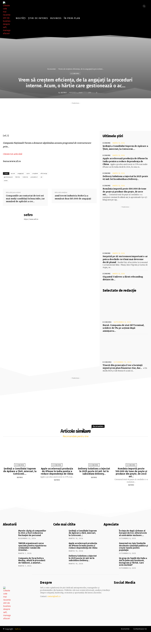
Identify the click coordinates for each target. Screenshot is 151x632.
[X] (79, 124)
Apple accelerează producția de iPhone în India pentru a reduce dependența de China (125, 161)
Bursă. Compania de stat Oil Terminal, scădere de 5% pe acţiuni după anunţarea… (123, 328)
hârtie (17, 177)
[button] (144, 6)
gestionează (8, 177)
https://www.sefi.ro (31, 219)
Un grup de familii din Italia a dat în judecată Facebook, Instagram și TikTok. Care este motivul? (133, 561)
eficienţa (44, 173)
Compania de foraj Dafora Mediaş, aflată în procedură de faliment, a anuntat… (31, 560)
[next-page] (78, 492)
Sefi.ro (18, 629)
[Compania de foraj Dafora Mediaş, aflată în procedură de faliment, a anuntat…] (9, 561)
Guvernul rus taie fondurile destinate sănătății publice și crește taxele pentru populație (133, 546)
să (41, 177)
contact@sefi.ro (53, 596)
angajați (21, 173)
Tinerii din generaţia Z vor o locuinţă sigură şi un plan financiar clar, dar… (122, 366)
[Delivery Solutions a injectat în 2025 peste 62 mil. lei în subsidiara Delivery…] (94, 453)
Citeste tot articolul (12, 154)
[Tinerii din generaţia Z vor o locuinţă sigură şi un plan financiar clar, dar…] (125, 346)
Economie (51, 69)
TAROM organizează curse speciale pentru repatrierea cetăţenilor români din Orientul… (32, 546)
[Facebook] (133, 6)
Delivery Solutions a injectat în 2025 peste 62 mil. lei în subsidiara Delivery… (125, 178)
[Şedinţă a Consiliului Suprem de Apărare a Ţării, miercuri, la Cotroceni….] (20, 453)
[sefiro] (56, 93)
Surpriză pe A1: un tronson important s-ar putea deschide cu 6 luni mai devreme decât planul (125, 259)
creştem (35, 173)
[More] (99, 124)
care (28, 173)
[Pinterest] (85, 124)
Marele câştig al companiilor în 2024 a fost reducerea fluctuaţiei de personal (32, 533)
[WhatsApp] (92, 124)
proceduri (34, 177)
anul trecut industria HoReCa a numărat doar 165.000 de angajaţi (73, 197)
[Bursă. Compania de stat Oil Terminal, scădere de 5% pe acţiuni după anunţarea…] (125, 306)
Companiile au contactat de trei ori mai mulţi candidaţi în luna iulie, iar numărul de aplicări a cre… (25, 198)
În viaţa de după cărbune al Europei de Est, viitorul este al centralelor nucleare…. (133, 533)
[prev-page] (71, 492)
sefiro (64, 92)
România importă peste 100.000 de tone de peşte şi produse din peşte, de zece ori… (124, 191)
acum (13, 173)
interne (25, 177)
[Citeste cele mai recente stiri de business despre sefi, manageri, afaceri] (7, 18)
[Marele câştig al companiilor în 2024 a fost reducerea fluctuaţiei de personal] (9, 534)
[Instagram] (137, 6)
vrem (6, 180)
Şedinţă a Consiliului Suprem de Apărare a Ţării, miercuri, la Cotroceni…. (19, 471)
